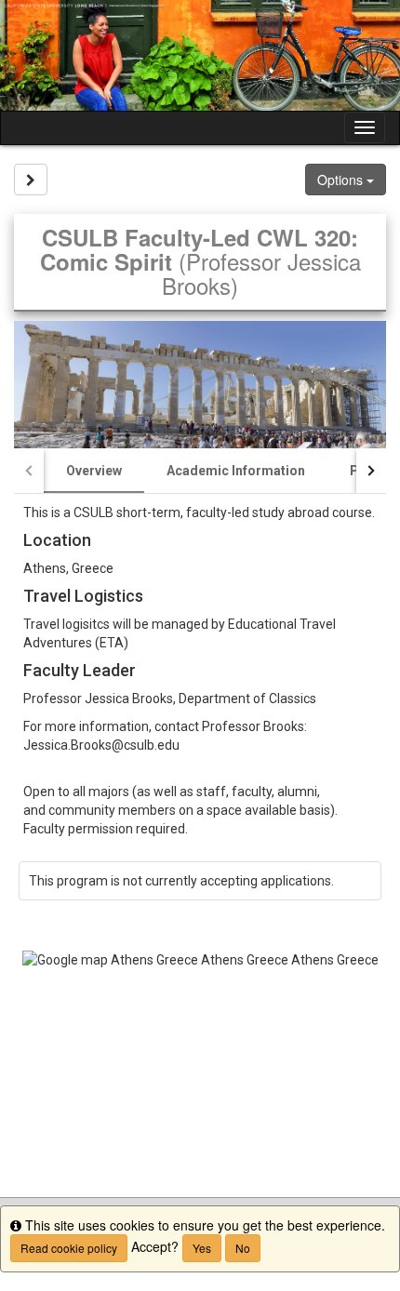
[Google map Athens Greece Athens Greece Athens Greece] (200, 1073)
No (242, 1248)
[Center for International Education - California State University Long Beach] (200, 55)
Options (342, 179)
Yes (202, 1248)
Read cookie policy (68, 1248)
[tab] (94, 470)
